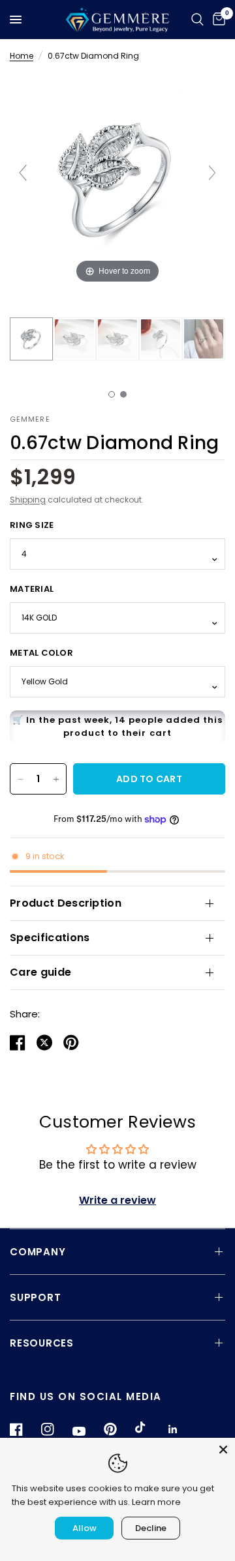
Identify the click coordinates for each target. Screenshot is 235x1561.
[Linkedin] (180, 1429)
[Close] (223, 1449)
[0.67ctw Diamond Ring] (31, 339)
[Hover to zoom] (117, 178)
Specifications (49, 937)
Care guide (40, 972)
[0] (216, 19)
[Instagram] (55, 1429)
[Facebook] (24, 1429)
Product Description (65, 903)
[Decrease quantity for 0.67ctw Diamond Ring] (20, 779)
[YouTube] (86, 1431)
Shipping (28, 499)
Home (21, 55)
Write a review (117, 1200)
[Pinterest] (118, 1429)
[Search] (197, 19)
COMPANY (37, 1252)
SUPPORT (35, 1297)
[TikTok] (149, 1428)
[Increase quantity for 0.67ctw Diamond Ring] (56, 779)
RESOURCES (42, 1343)
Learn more (156, 1502)
